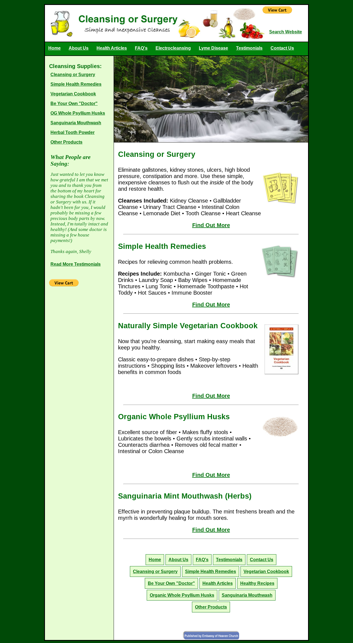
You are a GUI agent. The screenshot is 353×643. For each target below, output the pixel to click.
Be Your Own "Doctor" (74, 103)
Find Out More (211, 225)
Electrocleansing (173, 48)
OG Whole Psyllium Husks (77, 113)
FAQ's (141, 48)
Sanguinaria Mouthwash (75, 122)
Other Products (66, 142)
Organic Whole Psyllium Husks (182, 595)
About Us (79, 48)
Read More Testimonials (75, 264)
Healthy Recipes (257, 583)
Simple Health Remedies (75, 84)
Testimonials (249, 48)
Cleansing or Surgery (72, 74)
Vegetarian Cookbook (73, 94)
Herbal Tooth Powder (72, 132)
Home (54, 48)
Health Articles (112, 48)
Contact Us (282, 48)
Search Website (285, 31)
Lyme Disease (213, 48)
